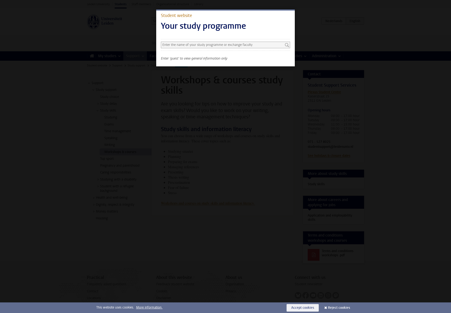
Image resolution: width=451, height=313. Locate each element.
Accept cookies (302, 307)
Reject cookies (339, 307)
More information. (149, 307)
